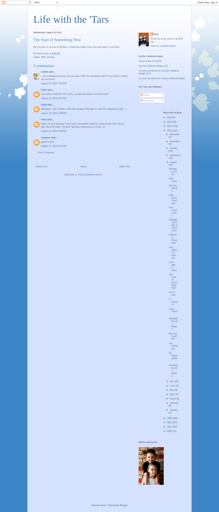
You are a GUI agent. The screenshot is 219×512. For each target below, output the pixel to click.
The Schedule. (173, 346)
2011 (169, 126)
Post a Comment (46, 152)
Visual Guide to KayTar (150, 61)
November (175, 141)
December (175, 134)
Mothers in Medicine (70, 47)
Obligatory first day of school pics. (173, 225)
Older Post (124, 166)
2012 (169, 122)
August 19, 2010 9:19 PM (53, 146)
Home (83, 166)
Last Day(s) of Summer (173, 252)
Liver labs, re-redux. (173, 266)
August (173, 162)
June (172, 385)
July (172, 381)
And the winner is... (173, 188)
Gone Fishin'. (173, 311)
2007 (169, 426)
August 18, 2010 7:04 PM (53, 83)
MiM (43, 57)
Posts (146, 95)
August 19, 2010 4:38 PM (53, 113)
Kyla (156, 34)
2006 (169, 431)
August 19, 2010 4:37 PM (53, 98)
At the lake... (173, 293)
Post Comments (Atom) (90, 174)
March (173, 398)
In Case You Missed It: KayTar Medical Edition (162, 78)
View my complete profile (163, 46)
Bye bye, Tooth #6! (173, 336)
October (174, 148)
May (172, 390)
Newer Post (41, 166)
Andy (44, 89)
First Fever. (173, 180)
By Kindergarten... (173, 357)
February (174, 403)
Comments (148, 100)
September (175, 155)
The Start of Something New (173, 281)
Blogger (123, 505)
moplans (45, 137)
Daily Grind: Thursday (173, 199)
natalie (44, 71)
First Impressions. (173, 211)
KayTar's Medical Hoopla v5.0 (153, 66)
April (172, 394)
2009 (169, 418)
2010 (169, 130)
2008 (169, 422)
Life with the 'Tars (71, 19)
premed (50, 57)
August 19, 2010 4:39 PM (53, 131)
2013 (169, 117)
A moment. (173, 302)
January (174, 410)
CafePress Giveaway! (173, 239)
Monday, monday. (173, 171)
